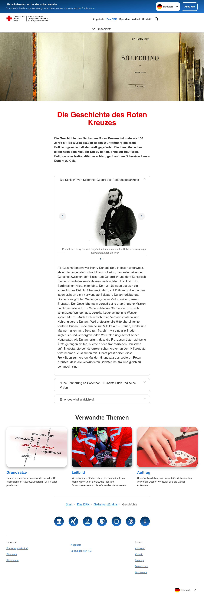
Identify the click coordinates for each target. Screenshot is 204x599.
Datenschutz (141, 566)
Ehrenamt (11, 554)
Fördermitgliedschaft (17, 548)
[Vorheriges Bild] (141, 216)
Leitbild (78, 472)
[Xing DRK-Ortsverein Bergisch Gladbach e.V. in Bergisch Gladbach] (73, 521)
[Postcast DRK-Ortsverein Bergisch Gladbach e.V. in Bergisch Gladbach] (145, 521)
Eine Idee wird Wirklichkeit (77, 399)
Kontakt (146, 19)
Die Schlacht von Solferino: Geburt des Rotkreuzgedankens (99, 179)
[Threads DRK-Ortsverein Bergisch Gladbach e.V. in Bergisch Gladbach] (130, 521)
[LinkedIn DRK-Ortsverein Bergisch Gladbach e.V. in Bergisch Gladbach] (59, 521)
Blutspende (12, 560)
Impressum (141, 572)
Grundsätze (16, 472)
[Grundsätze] (36, 447)
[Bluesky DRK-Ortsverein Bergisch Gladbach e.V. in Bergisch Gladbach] (116, 521)
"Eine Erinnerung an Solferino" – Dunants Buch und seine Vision (98, 385)
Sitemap (139, 560)
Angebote (98, 19)
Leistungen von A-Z (81, 550)
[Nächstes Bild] (62, 216)
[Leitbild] (102, 447)
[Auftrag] (167, 447)
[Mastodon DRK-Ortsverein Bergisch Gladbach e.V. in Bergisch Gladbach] (102, 521)
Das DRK (111, 19)
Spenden (124, 19)
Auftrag (143, 472)
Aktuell (136, 19)
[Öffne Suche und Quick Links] (156, 19)
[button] (100, 259)
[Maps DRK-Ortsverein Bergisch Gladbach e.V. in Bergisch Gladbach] (87, 521)
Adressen (140, 548)
